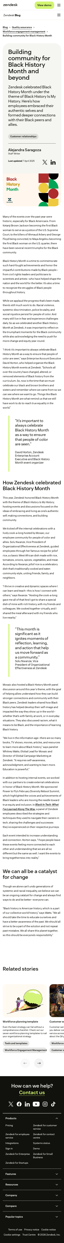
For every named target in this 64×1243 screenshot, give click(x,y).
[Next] (39, 1063)
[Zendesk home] (10, 5)
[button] (29, 1118)
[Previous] (25, 1063)
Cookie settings (12, 1234)
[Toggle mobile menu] (59, 5)
